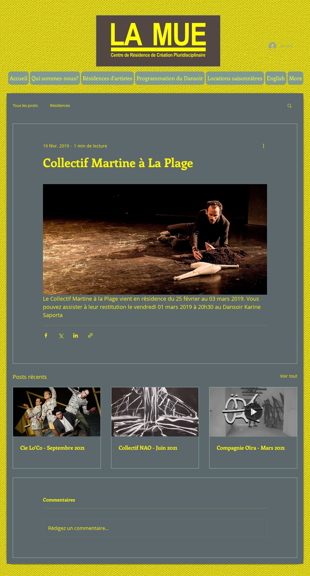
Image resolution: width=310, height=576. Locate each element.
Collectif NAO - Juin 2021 (148, 447)
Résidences (60, 105)
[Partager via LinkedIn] (75, 335)
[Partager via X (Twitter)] (61, 335)
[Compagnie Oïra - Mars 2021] (253, 411)
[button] (170, 78)
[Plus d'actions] (263, 145)
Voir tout (288, 376)
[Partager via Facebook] (46, 335)
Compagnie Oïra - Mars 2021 (251, 447)
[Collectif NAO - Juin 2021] (155, 411)
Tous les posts (25, 105)
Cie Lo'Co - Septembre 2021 (52, 447)
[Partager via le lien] (90, 335)
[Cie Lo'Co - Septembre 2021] (57, 411)
